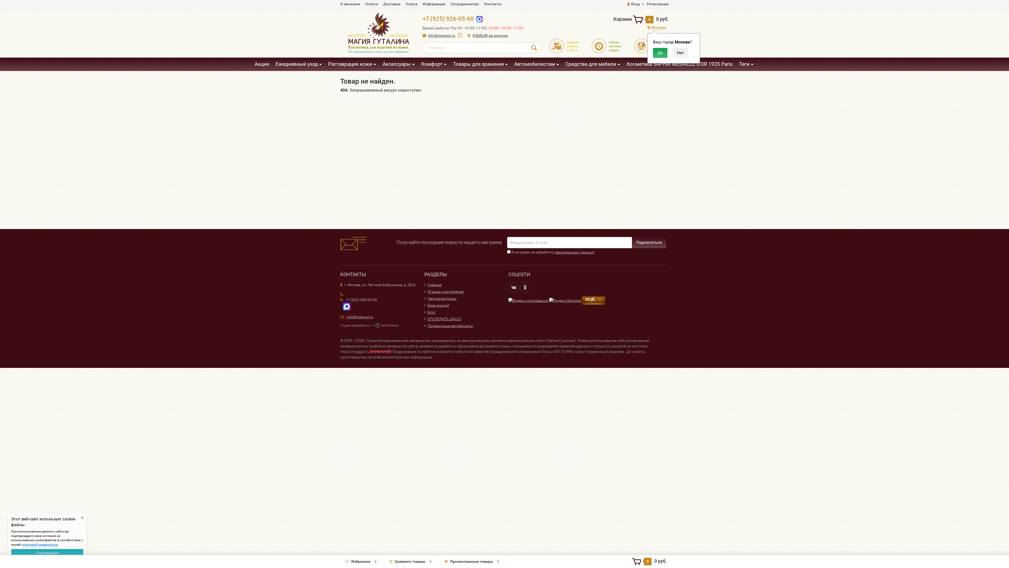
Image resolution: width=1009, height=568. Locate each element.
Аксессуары (397, 64)
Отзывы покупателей (446, 292)
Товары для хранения (478, 64)
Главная (435, 285)
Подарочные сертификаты (450, 326)
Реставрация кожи (350, 64)
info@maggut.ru (441, 35)
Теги (744, 64)
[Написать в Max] (478, 19)
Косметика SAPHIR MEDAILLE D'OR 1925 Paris (680, 64)
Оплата (371, 4)
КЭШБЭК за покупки (490, 35)
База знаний (438, 305)
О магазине (350, 4)
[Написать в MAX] (345, 306)
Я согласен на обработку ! (553, 252)
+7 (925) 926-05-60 (448, 19)
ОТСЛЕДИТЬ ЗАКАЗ (444, 319)
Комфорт (431, 64)
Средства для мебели (590, 64)
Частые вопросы (442, 298)
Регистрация (658, 4)
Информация (434, 4)
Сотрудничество (465, 4)
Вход (635, 4)
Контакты (493, 4)
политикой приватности (40, 544)
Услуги (412, 4)
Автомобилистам (534, 64)
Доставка (391, 4)
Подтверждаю (47, 553)
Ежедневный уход (297, 64)
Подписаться (649, 242)
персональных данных (574, 252)
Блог (432, 312)
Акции (262, 64)
